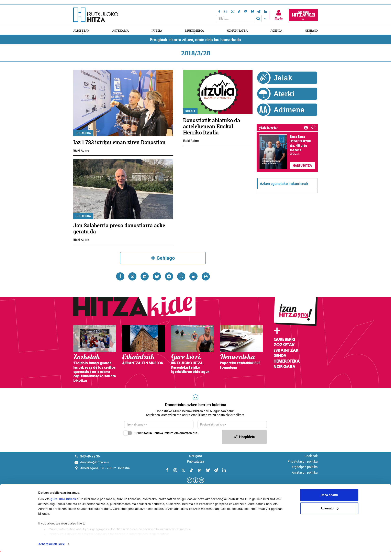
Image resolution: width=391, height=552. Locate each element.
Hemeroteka (286, 361)
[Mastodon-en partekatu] (145, 276)
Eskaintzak (286, 350)
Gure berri (284, 339)
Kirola (190, 111)
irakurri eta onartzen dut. (166, 433)
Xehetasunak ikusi (51, 544)
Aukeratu (327, 508)
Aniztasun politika (305, 472)
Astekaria (120, 30)
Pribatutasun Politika (148, 433)
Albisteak (81, 30)
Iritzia (157, 30)
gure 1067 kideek (63, 499)
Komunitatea (237, 30)
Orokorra (83, 133)
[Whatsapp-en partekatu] (181, 276)
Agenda (276, 30)
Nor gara (284, 366)
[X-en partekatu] (132, 276)
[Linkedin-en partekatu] (193, 276)
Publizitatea (195, 461)
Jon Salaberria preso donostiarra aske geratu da (119, 228)
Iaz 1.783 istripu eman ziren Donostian (119, 142)
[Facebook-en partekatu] (120, 276)
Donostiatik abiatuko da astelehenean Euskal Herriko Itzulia (211, 126)
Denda (280, 355)
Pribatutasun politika (303, 461)
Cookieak (311, 456)
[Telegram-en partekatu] (169, 276)
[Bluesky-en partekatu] (157, 276)
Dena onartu (329, 495)
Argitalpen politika (304, 467)
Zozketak (284, 345)
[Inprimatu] (206, 276)
